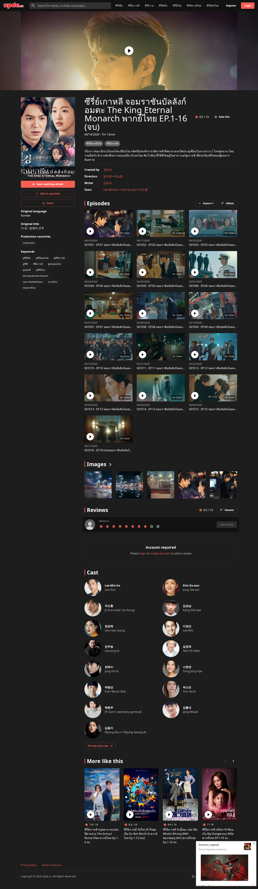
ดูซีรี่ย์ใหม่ (40, 269)
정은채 (109, 626)
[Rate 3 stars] (114, 526)
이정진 (187, 626)
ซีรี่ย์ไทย (177, 5)
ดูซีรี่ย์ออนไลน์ (42, 258)
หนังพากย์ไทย (29, 287)
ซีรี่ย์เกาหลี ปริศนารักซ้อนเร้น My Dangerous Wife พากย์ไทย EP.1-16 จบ (218, 834)
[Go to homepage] (14, 5)
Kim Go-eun (129, 190)
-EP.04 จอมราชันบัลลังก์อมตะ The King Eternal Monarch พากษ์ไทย (132, 286)
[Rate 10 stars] (158, 526)
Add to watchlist (50, 193)
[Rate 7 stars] (139, 526)
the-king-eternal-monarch (35, 275)
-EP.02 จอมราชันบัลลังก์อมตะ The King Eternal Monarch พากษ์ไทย (184, 245)
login (143, 553)
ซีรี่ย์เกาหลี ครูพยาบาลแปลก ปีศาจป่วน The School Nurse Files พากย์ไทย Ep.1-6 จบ (101, 836)
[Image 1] (129, 484)
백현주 (109, 708)
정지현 (107, 176)
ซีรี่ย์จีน (119, 5)
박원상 (109, 687)
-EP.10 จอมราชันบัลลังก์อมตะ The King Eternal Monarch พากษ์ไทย (132, 368)
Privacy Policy (29, 865)
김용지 (109, 728)
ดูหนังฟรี (27, 269)
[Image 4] (223, 484)
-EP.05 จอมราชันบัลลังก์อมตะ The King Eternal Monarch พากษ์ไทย (184, 286)
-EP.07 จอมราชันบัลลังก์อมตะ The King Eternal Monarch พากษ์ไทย (132, 327)
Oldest (230, 203)
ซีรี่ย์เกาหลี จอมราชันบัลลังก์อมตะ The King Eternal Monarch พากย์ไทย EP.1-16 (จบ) (135, 114)
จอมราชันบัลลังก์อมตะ (33, 281)
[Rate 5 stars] (126, 526)
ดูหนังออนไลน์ (54, 263)
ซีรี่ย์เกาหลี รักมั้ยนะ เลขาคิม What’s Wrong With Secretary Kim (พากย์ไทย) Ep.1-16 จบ (180, 836)
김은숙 (108, 170)
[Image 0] (98, 484)
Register (231, 5)
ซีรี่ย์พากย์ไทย (194, 5)
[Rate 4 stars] (120, 526)
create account (160, 553)
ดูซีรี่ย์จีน (27, 258)
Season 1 (208, 203)
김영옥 (187, 646)
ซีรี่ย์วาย (149, 5)
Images (96, 464)
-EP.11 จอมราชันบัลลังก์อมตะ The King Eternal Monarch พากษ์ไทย (184, 368)
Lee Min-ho (111, 190)
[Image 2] (160, 484)
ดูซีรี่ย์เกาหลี (59, 258)
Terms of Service (51, 865)
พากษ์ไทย (52, 281)
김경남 (187, 606)
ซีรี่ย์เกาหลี (134, 5)
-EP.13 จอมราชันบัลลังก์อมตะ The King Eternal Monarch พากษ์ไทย (132, 409)
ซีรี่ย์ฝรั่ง (163, 5)
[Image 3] (192, 484)
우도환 (143, 190)
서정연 (187, 667)
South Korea (29, 242)
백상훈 (118, 176)
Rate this (224, 116)
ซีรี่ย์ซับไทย (213, 5)
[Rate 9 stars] (151, 526)
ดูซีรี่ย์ (25, 263)
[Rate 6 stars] (133, 526)
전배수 (109, 667)
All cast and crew (98, 745)
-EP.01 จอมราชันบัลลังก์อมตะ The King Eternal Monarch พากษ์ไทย (132, 245)
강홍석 (187, 708)
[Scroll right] (233, 761)
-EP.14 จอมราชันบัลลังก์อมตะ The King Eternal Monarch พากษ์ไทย (184, 409)
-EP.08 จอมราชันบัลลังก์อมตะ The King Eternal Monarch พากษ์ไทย (184, 327)
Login (247, 5)
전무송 (109, 646)
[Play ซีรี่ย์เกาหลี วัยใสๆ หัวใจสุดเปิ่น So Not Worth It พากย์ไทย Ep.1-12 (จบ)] (130, 814)
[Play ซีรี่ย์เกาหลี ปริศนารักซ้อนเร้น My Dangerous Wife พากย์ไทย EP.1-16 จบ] (208, 814)
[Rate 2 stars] (107, 526)
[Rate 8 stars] (145, 526)
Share (50, 203)
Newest (229, 510)
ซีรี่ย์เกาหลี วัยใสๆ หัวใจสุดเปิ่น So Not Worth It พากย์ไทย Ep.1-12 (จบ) (140, 834)
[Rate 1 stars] (101, 526)
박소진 (187, 687)
